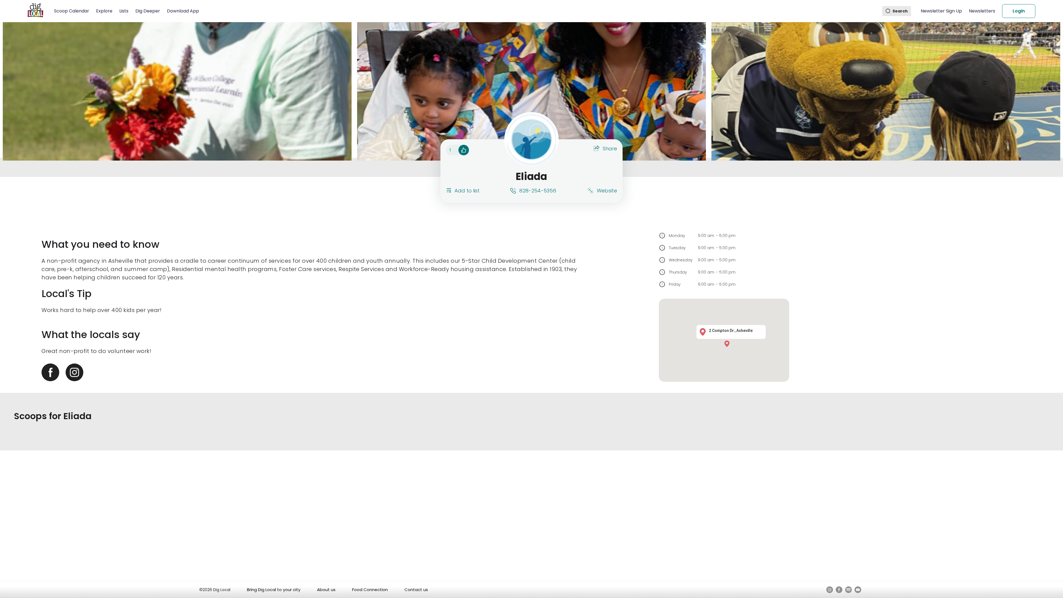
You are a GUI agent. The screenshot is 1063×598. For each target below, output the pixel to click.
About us (326, 589)
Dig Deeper (147, 11)
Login (1019, 11)
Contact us (416, 589)
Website (607, 191)
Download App (183, 11)
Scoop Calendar (71, 11)
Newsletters (982, 11)
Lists (123, 11)
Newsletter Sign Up (941, 11)
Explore (104, 11)
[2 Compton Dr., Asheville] (728, 343)
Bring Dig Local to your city (273, 589)
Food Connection (370, 589)
